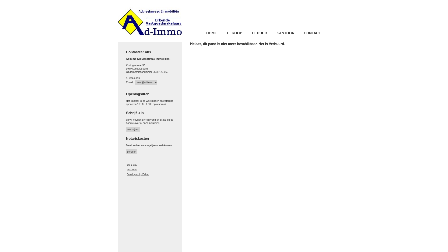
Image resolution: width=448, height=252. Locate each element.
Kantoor (285, 33)
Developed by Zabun (138, 174)
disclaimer (132, 169)
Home (211, 33)
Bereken (131, 151)
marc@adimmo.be (146, 82)
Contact (312, 33)
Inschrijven (133, 129)
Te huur (259, 33)
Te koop (234, 33)
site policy (132, 165)
